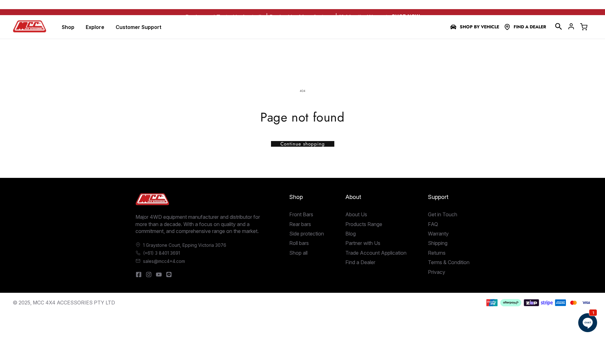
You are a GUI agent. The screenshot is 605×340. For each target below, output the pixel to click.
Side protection (306, 233)
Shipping (437, 243)
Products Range (363, 224)
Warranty (438, 233)
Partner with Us (362, 243)
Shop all (298, 253)
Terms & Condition (449, 262)
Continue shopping (302, 144)
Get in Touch (442, 214)
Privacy (436, 272)
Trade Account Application (375, 253)
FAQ (433, 224)
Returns (437, 253)
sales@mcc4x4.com (164, 261)
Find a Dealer (530, 27)
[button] (558, 26)
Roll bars (299, 243)
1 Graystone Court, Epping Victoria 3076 (184, 245)
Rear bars (300, 224)
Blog (350, 233)
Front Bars (301, 214)
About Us (356, 214)
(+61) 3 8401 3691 (161, 253)
